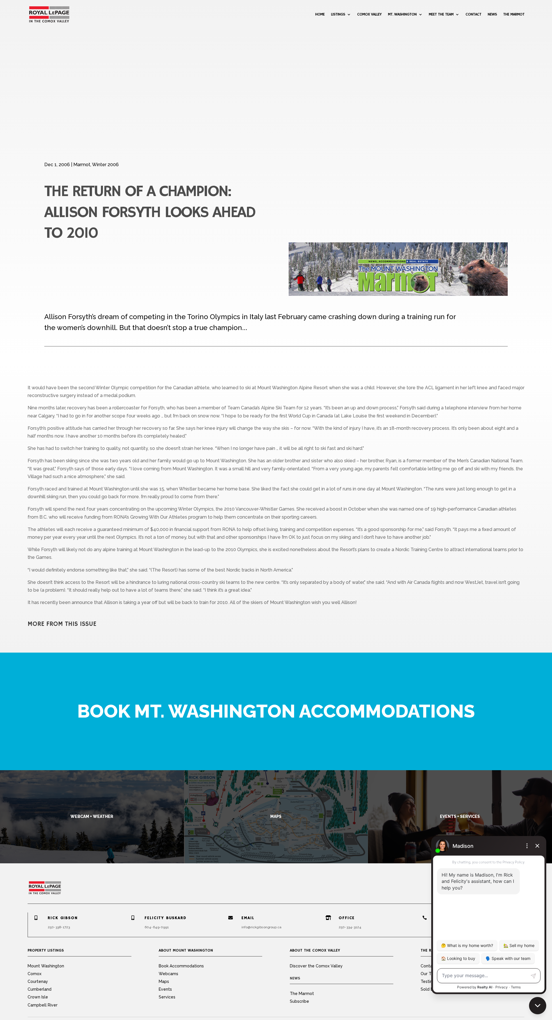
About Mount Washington (186, 950)
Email (248, 918)
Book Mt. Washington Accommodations (276, 711)
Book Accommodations (181, 966)
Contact (473, 14)
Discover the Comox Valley (316, 966)
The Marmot (513, 14)
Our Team (430, 973)
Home (320, 14)
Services (167, 997)
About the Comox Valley (315, 950)
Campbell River (42, 1005)
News (492, 14)
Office (347, 918)
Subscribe (299, 1001)
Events (165, 989)
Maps (275, 816)
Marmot (81, 164)
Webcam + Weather (91, 816)
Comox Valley (369, 14)
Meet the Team (441, 14)
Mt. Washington (402, 14)
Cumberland (39, 989)
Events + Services (460, 816)
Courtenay (38, 981)
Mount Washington (46, 966)
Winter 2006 (105, 164)
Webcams (168, 973)
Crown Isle (38, 997)
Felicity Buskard (166, 918)
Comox (34, 973)
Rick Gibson (63, 918)
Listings (338, 14)
